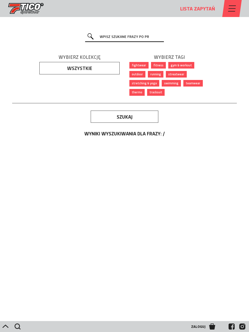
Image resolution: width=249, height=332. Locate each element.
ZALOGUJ (198, 326)
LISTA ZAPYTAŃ (197, 8)
